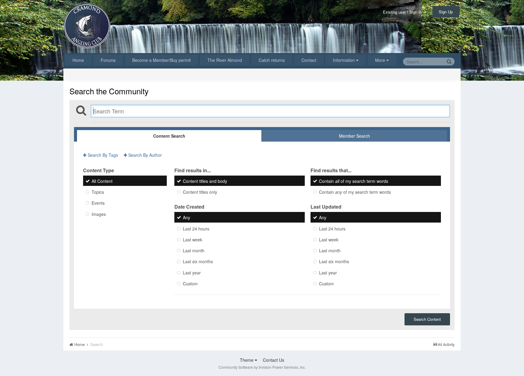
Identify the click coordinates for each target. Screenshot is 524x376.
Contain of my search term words (353, 181)
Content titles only (200, 192)
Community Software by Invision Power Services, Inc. (262, 367)
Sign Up (446, 12)
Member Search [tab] (354, 136)
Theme (247, 360)
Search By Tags (102, 155)
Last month (193, 250)
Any (186, 218)
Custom (190, 283)
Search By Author (144, 155)
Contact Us (273, 360)
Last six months (198, 262)
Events (98, 203)
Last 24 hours (196, 229)
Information (344, 60)
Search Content (427, 319)
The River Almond (224, 60)
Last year (192, 273)
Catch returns (272, 60)
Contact (308, 60)
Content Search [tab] (169, 136)
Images (99, 214)
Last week (192, 240)
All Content (102, 181)
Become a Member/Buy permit (161, 60)
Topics (98, 192)
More (380, 60)
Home (78, 60)
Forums (108, 60)
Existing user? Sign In (403, 12)
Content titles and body (205, 181)
